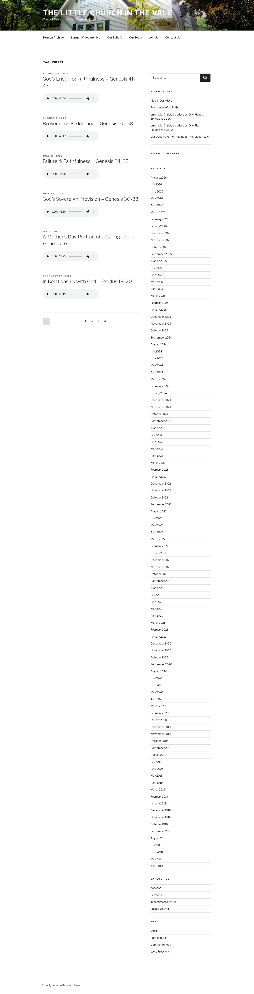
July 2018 (156, 845)
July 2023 (156, 434)
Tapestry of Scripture (164, 901)
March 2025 (158, 295)
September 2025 (161, 254)
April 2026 (157, 205)
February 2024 (159, 386)
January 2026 (159, 226)
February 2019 (159, 796)
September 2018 (161, 831)
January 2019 (158, 803)
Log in (154, 930)
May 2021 (156, 608)
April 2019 (157, 782)
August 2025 (159, 260)
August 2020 (159, 671)
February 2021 (159, 629)
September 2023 (161, 420)
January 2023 (159, 476)
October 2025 (159, 247)
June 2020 (157, 685)
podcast (156, 887)
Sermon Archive (53, 37)
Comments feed (161, 944)
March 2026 (158, 212)
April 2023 (157, 455)
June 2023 (157, 441)
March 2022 (158, 539)
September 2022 (161, 504)
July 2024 (156, 351)
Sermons (156, 895)
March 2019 (158, 789)
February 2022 (159, 546)
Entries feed (158, 937)
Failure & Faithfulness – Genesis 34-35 (85, 161)
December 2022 (161, 483)
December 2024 (161, 316)
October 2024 (159, 330)
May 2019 (157, 775)
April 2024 (157, 372)
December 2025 (161, 233)
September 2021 (161, 580)
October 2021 (159, 573)
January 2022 (159, 553)
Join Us (153, 37)
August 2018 (158, 838)
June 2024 (157, 358)
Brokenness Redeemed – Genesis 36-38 (88, 123)
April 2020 (157, 699)
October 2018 (159, 824)
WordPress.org (160, 951)
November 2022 (161, 490)
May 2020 (157, 692)
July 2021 (156, 594)
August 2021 (158, 587)
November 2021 (161, 567)
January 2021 (158, 636)
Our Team (135, 37)
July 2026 (156, 184)
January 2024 (159, 393)
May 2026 (157, 198)
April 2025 (157, 288)
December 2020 (161, 643)
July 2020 (156, 678)
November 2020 (161, 650)
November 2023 (161, 407)
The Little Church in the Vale (108, 13)
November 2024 (161, 323)
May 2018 (157, 859)
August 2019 (158, 754)
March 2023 (158, 462)
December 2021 (161, 560)
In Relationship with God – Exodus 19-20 (87, 281)
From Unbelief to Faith (164, 107)
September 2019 (161, 747)
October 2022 (159, 497)
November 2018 (161, 817)
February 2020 (160, 713)
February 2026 (159, 219)
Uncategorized (160, 908)
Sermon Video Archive (85, 37)
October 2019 (159, 740)
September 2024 (161, 337)
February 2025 (159, 302)
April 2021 (157, 615)
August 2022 (159, 511)
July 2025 (156, 268)
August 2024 (159, 344)
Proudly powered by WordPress (61, 985)
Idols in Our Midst (161, 100)
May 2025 (157, 281)
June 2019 (157, 768)
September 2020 (161, 664)
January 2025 (159, 309)
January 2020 (159, 720)
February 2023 (159, 469)
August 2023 (159, 427)
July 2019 (156, 761)
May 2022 (157, 525)
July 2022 (156, 518)
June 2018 (157, 852)
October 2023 (159, 414)
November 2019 (161, 733)
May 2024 (157, 365)
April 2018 (157, 866)
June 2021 (157, 601)
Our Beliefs (114, 37)
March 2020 (158, 706)
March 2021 (158, 622)
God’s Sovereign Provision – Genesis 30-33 (90, 199)
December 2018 (161, 810)
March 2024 (158, 379)
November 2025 (161, 240)
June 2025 (157, 274)
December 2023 (161, 400)
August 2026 (159, 177)
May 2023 (157, 448)
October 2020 (159, 657)
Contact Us (172, 37)
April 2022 (157, 532)
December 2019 (161, 727)
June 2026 (157, 191)
